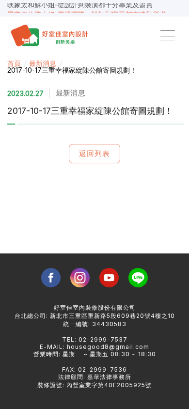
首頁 (14, 63)
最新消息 (42, 63)
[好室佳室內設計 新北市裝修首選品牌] (51, 36)
